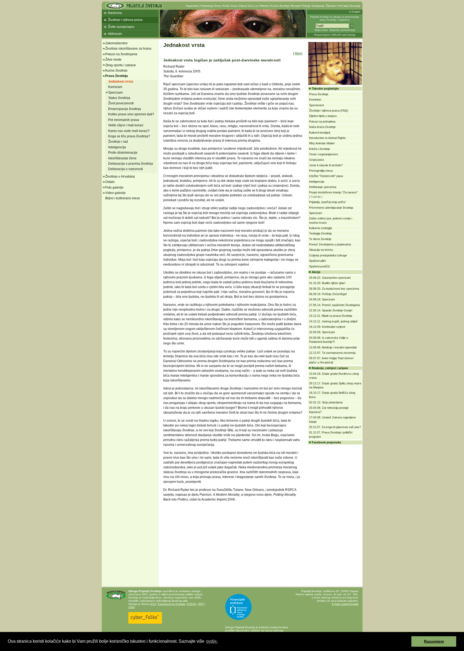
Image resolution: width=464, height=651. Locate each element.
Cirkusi (243, 5)
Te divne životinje (320, 239)
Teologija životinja (320, 233)
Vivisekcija (206, 5)
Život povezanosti (121, 103)
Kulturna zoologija (320, 228)
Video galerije (115, 193)
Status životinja (119, 98)
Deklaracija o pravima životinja (130, 163)
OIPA (131, 607)
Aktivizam (115, 34)
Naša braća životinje (322, 126)
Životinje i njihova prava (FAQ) (328, 110)
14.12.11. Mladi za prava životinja (330, 315)
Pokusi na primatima (322, 121)
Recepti (295, 5)
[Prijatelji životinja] (133, 7)
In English (354, 11)
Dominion (315, 99)
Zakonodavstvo (116, 43)
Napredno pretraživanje (342, 30)
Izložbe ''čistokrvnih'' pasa (326, 176)
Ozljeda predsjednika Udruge (328, 255)
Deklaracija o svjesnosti (125, 169)
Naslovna (115, 13)
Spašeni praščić (319, 266)
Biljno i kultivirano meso (122, 198)
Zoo (250, 5)
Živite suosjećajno (121, 27)
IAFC (201, 603)
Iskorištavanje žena (122, 158)
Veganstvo (192, 5)
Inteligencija (117, 147)
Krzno (218, 5)
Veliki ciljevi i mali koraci (125, 125)
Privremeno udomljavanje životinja (331, 207)
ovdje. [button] (212, 641)
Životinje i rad (118, 142)
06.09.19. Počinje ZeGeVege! (328, 294)
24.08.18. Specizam (322, 299)
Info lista (343, 5)
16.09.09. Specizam (322, 332)
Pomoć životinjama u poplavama (330, 244)
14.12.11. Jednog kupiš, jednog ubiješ (333, 321)
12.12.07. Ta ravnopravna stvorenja (332, 352)
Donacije (355, 5)
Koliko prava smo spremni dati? (131, 114)
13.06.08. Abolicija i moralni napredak (333, 347)
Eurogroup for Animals (171, 603)
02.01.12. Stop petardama (326, 402)
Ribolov (264, 5)
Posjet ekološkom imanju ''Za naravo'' (333, 192)
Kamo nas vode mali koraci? (129, 131)
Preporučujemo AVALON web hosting (334, 35)
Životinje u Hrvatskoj (120, 176)
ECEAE (191, 603)
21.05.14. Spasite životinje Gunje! (330, 310)
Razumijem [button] (434, 641)
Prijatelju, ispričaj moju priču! (327, 202)
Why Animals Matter (322, 143)
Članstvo (331, 5)
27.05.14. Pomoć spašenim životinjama (334, 305)
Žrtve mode (113, 59)
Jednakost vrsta (120, 81)
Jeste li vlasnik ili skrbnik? (326, 165)
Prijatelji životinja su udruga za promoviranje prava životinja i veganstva (334, 18)
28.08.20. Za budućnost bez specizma (334, 288)
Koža (226, 5)
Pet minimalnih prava (123, 120)
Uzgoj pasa (316, 159)
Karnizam (115, 87)
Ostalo (110, 182)
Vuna (234, 5)
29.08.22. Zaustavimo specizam (330, 277)
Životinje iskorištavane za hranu (128, 48)
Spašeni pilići (317, 260)
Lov (256, 5)
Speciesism (316, 105)
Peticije (306, 5)
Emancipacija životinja (124, 109)
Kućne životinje (280, 5)
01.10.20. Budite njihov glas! (327, 283)
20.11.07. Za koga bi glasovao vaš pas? (335, 427)
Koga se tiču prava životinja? (129, 136)
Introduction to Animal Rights (327, 137)
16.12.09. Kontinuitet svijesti (327, 326)
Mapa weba (321, 30)
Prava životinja (116, 76)
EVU (153, 603)
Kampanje (318, 5)
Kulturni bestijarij (319, 132)
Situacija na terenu (321, 249)
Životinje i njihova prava (125, 20)
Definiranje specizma (322, 187)
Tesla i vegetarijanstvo (323, 154)
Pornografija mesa (321, 170)
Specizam (115, 92)
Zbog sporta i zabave (120, 65)
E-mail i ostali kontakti (345, 603)
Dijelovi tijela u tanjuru (323, 115)
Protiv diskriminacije (122, 153)
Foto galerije (114, 187)
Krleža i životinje (319, 148)
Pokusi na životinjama (121, 54)
